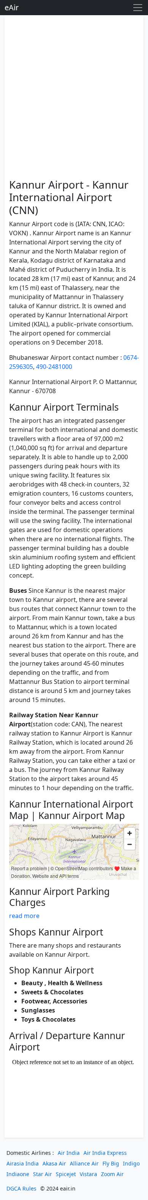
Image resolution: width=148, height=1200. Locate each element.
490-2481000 (54, 366)
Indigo (131, 1163)
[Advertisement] (74, 98)
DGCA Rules (21, 1188)
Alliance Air (84, 1163)
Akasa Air (54, 1163)
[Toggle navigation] (137, 7)
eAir (12, 7)
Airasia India (22, 1163)
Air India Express (105, 1152)
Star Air (42, 1174)
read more (24, 916)
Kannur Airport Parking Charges (59, 897)
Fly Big (110, 1163)
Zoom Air (112, 1174)
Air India (69, 1152)
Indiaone (17, 1174)
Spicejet (66, 1174)
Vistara (88, 1174)
